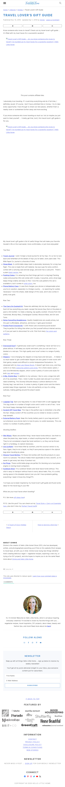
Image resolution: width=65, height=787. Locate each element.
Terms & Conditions (32, 747)
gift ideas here (19, 497)
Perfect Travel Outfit (29, 506)
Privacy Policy (32, 742)
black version (13, 272)
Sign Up (28, 763)
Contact (32, 739)
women (16, 373)
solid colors (28, 283)
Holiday (20, 10)
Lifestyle (12, 10)
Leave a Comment (52, 20)
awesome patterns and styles (27, 368)
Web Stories (32, 750)
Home (5, 10)
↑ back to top (33, 699)
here (49, 626)
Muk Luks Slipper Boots (25, 365)
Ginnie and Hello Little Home (22, 559)
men (8, 373)
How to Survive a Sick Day (47, 525)
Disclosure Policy (32, 745)
